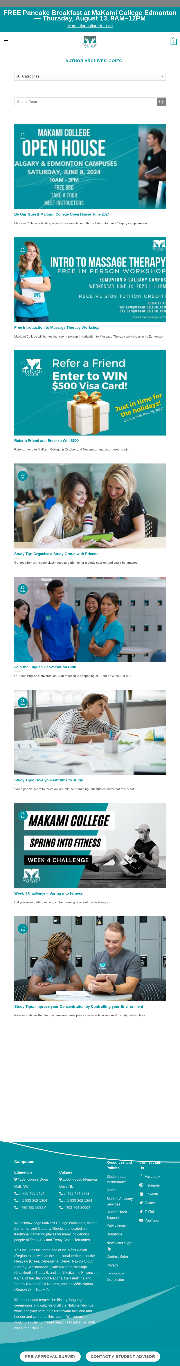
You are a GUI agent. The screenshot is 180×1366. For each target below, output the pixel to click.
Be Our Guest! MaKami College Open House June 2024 (62, 214)
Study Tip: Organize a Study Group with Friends (56, 554)
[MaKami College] (90, 42)
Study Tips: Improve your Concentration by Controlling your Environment (78, 1006)
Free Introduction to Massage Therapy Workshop (56, 327)
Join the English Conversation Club (45, 667)
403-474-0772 (78, 1193)
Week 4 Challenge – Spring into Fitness (48, 893)
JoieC (115, 60)
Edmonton (23, 1172)
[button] (6, 41)
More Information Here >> (90, 26)
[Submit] (161, 102)
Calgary (65, 1172)
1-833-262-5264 (34, 1200)
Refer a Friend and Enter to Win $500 (46, 441)
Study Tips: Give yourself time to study (48, 780)
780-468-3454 (33, 1193)
